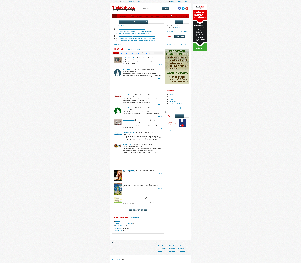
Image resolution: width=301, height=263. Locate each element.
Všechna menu (170, 31)
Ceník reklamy (181, 258)
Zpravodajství (167, 16)
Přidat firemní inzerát (134, 49)
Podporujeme (179, 116)
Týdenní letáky (180, 36)
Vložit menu (184, 31)
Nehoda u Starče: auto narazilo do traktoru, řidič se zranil (132, 29)
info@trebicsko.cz (116, 259)
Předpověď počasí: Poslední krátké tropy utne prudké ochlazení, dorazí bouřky (137, 38)
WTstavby (117, 221)
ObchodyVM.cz (172, 245)
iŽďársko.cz (182, 248)
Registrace (180, 1)
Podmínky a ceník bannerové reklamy (177, 85)
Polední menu (170, 22)
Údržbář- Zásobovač (173, 97)
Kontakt (187, 1)
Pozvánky (142, 53)
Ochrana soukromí (164, 258)
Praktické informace (181, 16)
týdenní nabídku (178, 27)
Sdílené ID (160, 251)
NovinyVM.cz (172, 251)
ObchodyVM (131, 1)
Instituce (139, 16)
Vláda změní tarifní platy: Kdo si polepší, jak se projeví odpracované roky (135, 31)
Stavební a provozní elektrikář (175, 103)
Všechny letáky (170, 44)
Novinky (135, 53)
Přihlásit (172, 1)
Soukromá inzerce (134, 22)
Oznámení (144, 22)
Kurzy (148, 53)
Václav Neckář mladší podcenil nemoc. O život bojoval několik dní (134, 33)
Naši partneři (170, 116)
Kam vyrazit (149, 16)
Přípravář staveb (172, 101)
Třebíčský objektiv (162, 248)
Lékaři (132, 16)
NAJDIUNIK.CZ (118, 225)
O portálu (187, 258)
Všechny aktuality (117, 44)
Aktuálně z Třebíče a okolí (121, 26)
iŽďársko (139, 1)
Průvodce (171, 99)
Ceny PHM (179, 22)
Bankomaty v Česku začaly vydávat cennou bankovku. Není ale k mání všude (137, 36)
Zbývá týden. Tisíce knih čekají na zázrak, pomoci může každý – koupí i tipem (137, 40)
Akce (124, 53)
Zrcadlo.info (182, 251)
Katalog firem (123, 16)
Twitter (183, 8)
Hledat (166, 8)
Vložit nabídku (184, 108)
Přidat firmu (135, 217)
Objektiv (123, 1)
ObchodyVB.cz (172, 248)
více (159, 64)
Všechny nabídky (170, 108)
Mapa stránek (156, 258)
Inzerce (158, 16)
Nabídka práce (170, 90)
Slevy (129, 53)
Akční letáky (170, 36)
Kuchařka (171, 94)
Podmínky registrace (173, 258)
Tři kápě (116, 1)
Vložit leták (185, 44)
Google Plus (186, 8)
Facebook (179, 8)
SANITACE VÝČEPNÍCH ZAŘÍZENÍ (123, 223)
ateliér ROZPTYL (119, 230)
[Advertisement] (138, 86)
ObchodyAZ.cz (161, 245)
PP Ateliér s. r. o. (119, 228)
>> (145, 210)
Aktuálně (115, 22)
